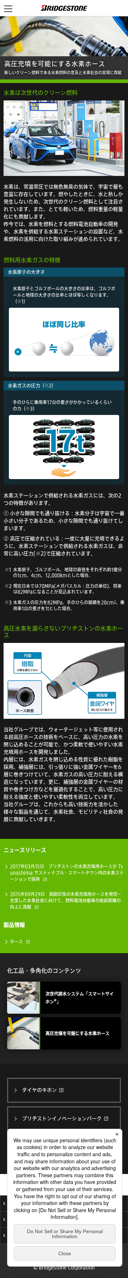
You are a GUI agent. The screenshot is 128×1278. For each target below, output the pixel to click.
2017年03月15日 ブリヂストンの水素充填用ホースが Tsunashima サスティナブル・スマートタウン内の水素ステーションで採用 (67, 872)
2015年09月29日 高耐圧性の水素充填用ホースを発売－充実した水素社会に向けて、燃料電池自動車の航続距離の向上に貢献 (66, 900)
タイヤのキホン (40, 1089)
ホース (16, 941)
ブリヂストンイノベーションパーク (62, 1118)
